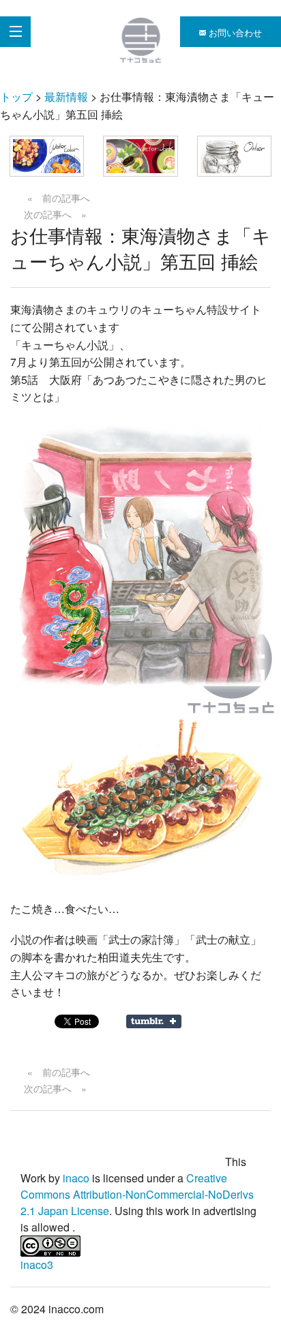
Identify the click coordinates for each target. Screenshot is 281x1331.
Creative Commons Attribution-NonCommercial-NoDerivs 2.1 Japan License (137, 1194)
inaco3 (36, 1264)
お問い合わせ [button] (234, 32)
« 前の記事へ (58, 198)
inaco (76, 1178)
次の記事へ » (55, 214)
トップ (16, 96)
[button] (46, 156)
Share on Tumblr (153, 1021)
